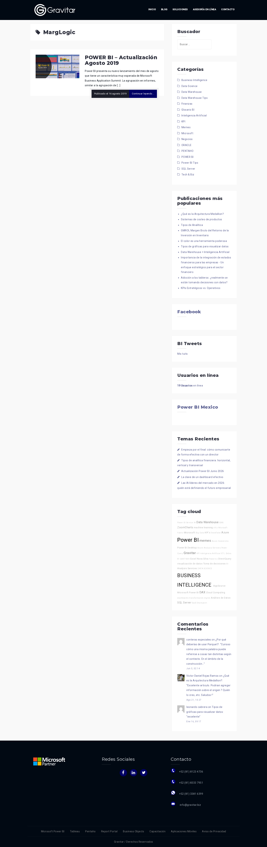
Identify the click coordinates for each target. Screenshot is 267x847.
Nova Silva (203, 558)
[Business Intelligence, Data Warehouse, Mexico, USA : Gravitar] (55, 9)
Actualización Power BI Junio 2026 (202, 471)
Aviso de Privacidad (214, 831)
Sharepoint (202, 603)
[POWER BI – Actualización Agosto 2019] (57, 66)
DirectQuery (224, 558)
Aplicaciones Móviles (184, 831)
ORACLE (186, 145)
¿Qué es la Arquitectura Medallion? (202, 213)
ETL (223, 553)
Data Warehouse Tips (194, 97)
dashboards (183, 598)
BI (227, 564)
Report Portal (109, 831)
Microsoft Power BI (188, 592)
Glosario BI (188, 109)
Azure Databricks (220, 541)
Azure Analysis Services (209, 548)
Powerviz (213, 559)
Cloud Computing (215, 592)
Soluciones (180, 9)
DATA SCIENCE (205, 568)
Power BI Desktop (187, 547)
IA (195, 522)
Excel (193, 558)
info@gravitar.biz (190, 804)
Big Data (200, 533)
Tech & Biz (187, 174)
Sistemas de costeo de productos (201, 219)
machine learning (203, 527)
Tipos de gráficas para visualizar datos (205, 246)
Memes (186, 127)
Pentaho (90, 831)
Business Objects (133, 831)
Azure (225, 532)
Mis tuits (182, 353)
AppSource (219, 585)
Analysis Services (187, 568)
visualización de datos (190, 563)
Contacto (227, 9)
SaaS (194, 603)
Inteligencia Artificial (194, 115)
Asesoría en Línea (204, 9)
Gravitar (190, 553)
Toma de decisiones (214, 563)
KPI (183, 121)
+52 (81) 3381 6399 (191, 793)
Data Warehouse (191, 91)
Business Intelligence (194, 80)
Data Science (189, 86)
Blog (164, 9)
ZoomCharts (185, 527)
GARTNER (185, 559)
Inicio (152, 9)
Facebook (189, 311)
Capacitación (157, 831)
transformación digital (199, 598)
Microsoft (187, 133)
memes (205, 540)
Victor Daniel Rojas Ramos (202, 675)
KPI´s (208, 532)
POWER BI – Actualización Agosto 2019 (121, 60)
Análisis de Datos (221, 597)
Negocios (187, 139)
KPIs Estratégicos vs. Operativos (200, 288)
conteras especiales (198, 639)
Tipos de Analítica (192, 225)
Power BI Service (185, 522)
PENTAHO (187, 150)
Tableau (75, 831)
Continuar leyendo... (143, 93)
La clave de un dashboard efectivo (202, 477)
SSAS (221, 522)
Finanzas (187, 103)
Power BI (188, 540)
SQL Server (188, 168)
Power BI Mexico (197, 407)
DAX (202, 592)
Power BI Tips (189, 162)
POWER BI (187, 156)
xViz (215, 527)
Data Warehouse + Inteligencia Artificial (205, 252)
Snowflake (216, 533)
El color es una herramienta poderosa (204, 241)
